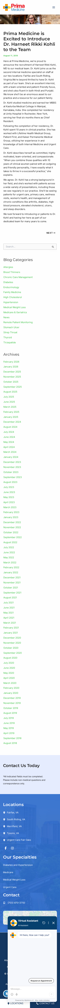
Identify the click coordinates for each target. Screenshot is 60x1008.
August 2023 (10, 482)
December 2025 (12, 371)
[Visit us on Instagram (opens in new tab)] (12, 848)
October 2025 (10, 381)
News (6, 317)
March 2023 (9, 507)
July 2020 (8, 663)
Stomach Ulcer (11, 327)
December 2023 (12, 462)
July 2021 (8, 602)
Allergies (8, 267)
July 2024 (8, 432)
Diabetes (8, 282)
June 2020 (9, 668)
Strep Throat (10, 332)
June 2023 (9, 492)
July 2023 (8, 487)
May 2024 (8, 442)
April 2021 (8, 617)
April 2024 (9, 447)
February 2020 (11, 688)
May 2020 (8, 673)
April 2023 (9, 502)
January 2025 (10, 417)
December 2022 (12, 522)
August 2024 (10, 427)
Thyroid (7, 337)
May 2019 (8, 728)
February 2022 (11, 567)
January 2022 (10, 572)
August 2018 (10, 743)
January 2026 (10, 366)
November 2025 (12, 376)
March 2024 (9, 452)
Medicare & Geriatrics (15, 312)
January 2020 (10, 693)
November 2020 (12, 642)
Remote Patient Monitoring (18, 322)
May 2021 (8, 612)
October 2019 (10, 708)
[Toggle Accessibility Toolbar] (6, 993)
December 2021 (12, 577)
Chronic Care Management (18, 277)
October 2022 (10, 532)
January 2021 (10, 632)
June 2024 (9, 437)
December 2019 (12, 698)
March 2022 (9, 562)
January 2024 (10, 457)
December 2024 (12, 422)
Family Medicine (12, 292)
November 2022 (12, 527)
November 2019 (12, 703)
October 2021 (10, 587)
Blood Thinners (11, 272)
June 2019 (9, 723)
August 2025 (10, 391)
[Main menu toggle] (53, 7)
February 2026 (11, 361)
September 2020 (12, 653)
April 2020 (9, 678)
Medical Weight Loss (14, 307)
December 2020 (12, 637)
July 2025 (8, 396)
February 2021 (11, 627)
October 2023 (10, 472)
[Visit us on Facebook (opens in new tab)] (6, 848)
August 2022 (10, 542)
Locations (16, 1003)
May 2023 (8, 497)
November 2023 (12, 467)
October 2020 (10, 648)
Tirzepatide (9, 342)
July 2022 (8, 547)
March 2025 (9, 407)
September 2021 (12, 592)
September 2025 (12, 386)
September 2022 (12, 537)
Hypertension (10, 302)
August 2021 (10, 597)
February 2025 (11, 412)
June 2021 (9, 607)
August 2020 (10, 657)
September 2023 (12, 477)
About (7, 960)
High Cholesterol (12, 297)
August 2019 (10, 713)
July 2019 (8, 718)
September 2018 (12, 738)
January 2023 (10, 517)
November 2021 (12, 582)
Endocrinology (11, 287)
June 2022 (9, 552)
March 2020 (9, 683)
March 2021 (9, 622)
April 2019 (8, 733)
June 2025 (9, 401)
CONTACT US (46, 1003)
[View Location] (5, 812)
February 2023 (11, 512)
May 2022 (8, 557)
